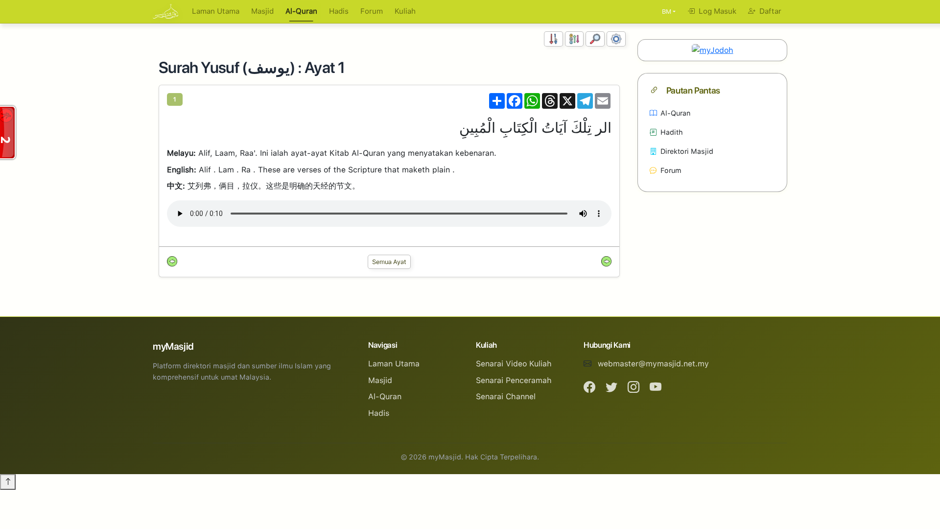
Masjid (262, 11)
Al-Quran (301, 11)
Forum (371, 11)
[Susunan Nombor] (553, 39)
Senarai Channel (506, 396)
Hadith (671, 132)
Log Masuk (716, 11)
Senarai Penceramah (514, 380)
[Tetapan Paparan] (616, 39)
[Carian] (595, 39)
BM (666, 11)
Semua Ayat (389, 261)
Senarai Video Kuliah (514, 363)
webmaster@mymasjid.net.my (653, 363)
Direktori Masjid (686, 151)
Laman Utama (215, 11)
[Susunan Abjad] (574, 39)
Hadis (339, 11)
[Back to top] (8, 482)
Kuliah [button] (405, 11)
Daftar (769, 11)
